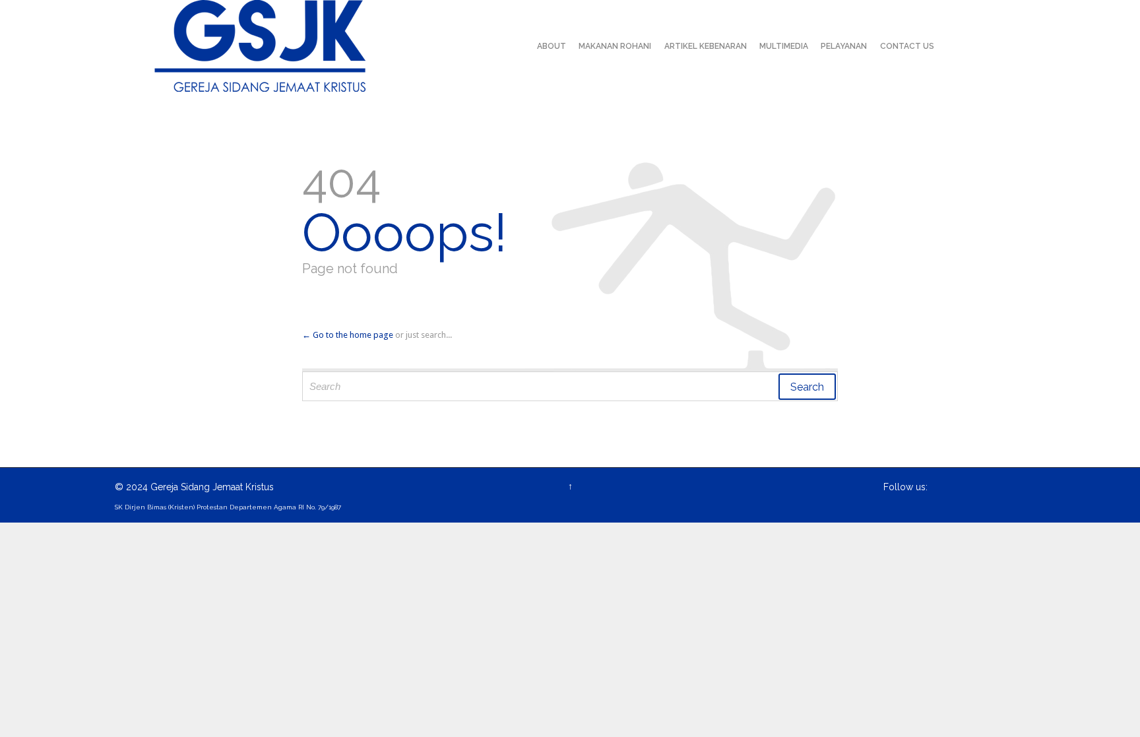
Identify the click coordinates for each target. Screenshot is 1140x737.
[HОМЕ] (518, 46)
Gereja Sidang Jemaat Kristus (212, 487)
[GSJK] (259, 46)
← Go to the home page (347, 335)
